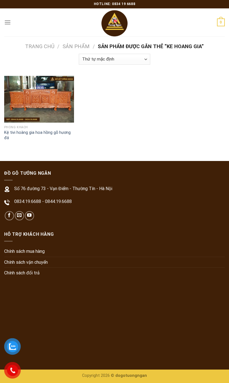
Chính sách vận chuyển (26, 262)
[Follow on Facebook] (9, 215)
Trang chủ (39, 46)
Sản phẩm (76, 46)
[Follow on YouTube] (29, 215)
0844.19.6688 (58, 201)
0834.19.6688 (27, 201)
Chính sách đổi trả (22, 272)
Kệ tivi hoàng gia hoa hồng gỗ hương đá (37, 135)
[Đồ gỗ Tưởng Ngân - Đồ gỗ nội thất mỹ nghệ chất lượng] (114, 22)
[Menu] (7, 22)
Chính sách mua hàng (24, 251)
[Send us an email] (19, 215)
